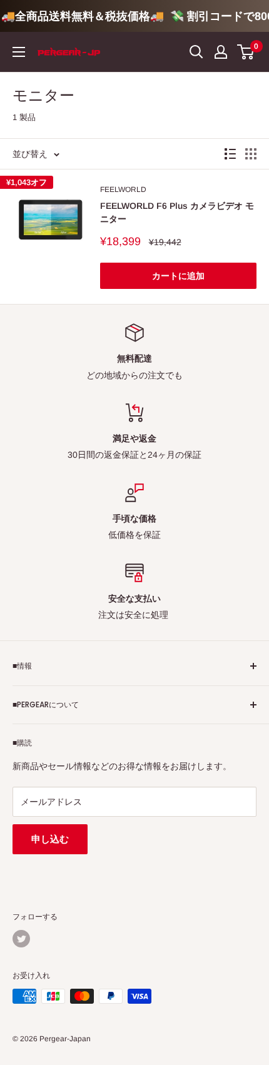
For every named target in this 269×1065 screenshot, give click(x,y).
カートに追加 (178, 276)
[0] (246, 51)
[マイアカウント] (221, 52)
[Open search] (196, 52)
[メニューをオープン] (19, 52)
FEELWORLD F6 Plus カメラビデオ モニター (177, 213)
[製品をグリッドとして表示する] (250, 153)
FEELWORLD (123, 189)
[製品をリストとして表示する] (230, 153)
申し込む (50, 839)
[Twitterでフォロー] (21, 938)
